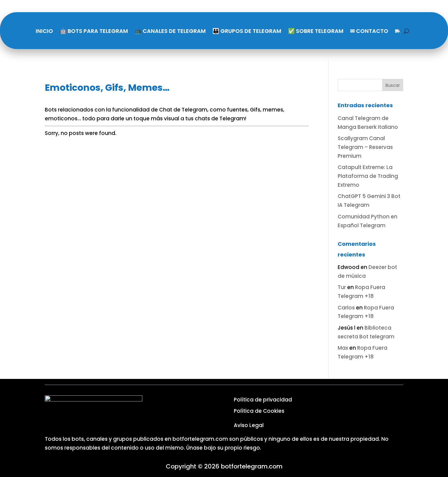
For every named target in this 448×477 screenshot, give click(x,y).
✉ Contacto (369, 31)
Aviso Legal (249, 425)
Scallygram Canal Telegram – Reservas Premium (365, 147)
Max (343, 348)
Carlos (346, 307)
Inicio (44, 31)
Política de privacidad (263, 399)
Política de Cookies (259, 411)
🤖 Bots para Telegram (94, 31)
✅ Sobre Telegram (315, 31)
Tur (342, 287)
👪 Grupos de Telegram (246, 31)
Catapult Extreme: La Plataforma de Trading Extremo (368, 176)
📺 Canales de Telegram (170, 31)
